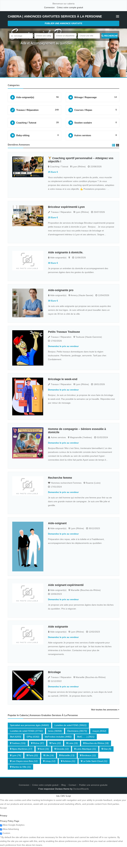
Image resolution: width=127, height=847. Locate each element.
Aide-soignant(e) (25, 97)
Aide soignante (58, 626)
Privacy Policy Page (9, 821)
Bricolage (54, 672)
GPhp (33, 736)
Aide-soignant (57, 523)
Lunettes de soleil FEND (71, 725)
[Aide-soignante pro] (27, 303)
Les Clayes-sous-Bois (25, 761)
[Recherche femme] (27, 486)
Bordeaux (89, 755)
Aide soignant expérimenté (66, 585)
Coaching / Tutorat (26, 122)
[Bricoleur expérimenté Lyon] (27, 215)
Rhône (38, 743)
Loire (73, 743)
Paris (56, 743)
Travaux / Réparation (27, 110)
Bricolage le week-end (62, 379)
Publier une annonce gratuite (63, 23)
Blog (63, 785)
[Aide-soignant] (27, 546)
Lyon (16, 755)
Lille (49, 755)
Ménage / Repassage (85, 97)
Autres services (82, 135)
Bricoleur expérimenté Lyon (66, 206)
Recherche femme (60, 477)
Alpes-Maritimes (22, 749)
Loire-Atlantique (86, 749)
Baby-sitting (22, 135)
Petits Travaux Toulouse (64, 331)
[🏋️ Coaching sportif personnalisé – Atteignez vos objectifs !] (27, 166)
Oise (107, 749)
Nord (44, 749)
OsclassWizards (81, 789)
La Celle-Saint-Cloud (95, 761)
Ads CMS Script (63, 796)
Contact (73, 785)
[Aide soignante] (27, 634)
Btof (15, 736)
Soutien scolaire (83, 122)
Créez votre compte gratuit (70, 7)
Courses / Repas (83, 110)
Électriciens (77, 731)
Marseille (67, 755)
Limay (50, 761)
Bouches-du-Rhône (97, 743)
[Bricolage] (27, 685)
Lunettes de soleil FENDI (26, 731)
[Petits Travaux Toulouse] (27, 348)
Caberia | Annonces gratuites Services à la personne (55, 16)
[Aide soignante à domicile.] (27, 260)
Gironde (62, 749)
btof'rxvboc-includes (58, 736)
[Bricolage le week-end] (27, 396)
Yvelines (19, 743)
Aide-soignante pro (60, 290)
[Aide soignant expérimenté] (27, 593)
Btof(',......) (85, 736)
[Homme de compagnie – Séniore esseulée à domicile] (27, 443)
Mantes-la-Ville (21, 767)
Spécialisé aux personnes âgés (29, 725)
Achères (69, 761)
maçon (99, 731)
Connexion (49, 7)
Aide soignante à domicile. (65, 252)
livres (55, 731)
